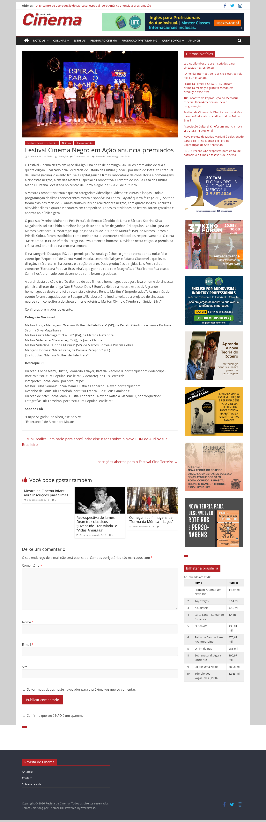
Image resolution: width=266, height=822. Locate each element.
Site (24, 667)
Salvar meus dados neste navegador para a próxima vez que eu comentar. (81, 689)
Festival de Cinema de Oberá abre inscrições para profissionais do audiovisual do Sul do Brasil (213, 116)
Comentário (32, 565)
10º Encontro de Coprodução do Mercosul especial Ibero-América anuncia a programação (211, 102)
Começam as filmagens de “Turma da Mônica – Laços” (151, 519)
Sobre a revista (31, 784)
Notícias (39, 40)
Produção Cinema (103, 40)
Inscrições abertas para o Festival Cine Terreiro (137, 461)
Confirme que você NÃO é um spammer (55, 715)
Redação (63, 156)
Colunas (59, 40)
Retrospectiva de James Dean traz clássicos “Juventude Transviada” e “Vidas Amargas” (97, 523)
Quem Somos (171, 40)
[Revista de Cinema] (26, 40)
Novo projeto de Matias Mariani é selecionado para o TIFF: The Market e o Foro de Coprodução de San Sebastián (214, 141)
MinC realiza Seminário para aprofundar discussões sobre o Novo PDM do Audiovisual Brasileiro (95, 442)
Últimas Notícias (84, 143)
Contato (27, 778)
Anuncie (194, 40)
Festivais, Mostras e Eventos (42, 143)
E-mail (27, 644)
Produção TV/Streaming (139, 40)
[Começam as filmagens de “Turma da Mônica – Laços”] (152, 489)
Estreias (80, 40)
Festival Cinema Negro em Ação (113, 156)
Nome (27, 622)
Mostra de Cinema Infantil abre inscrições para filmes (46, 492)
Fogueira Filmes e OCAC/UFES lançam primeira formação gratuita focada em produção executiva (97, 5)
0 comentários (81, 156)
